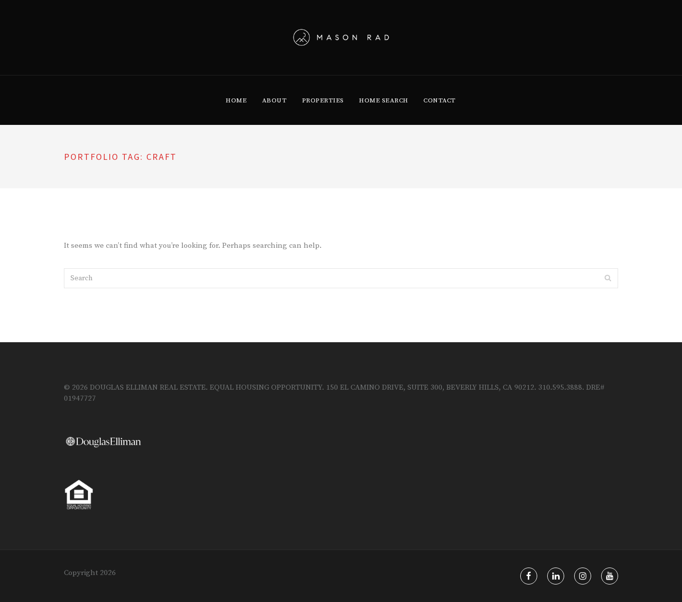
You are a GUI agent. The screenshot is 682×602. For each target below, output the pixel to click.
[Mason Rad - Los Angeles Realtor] (341, 37)
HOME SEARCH (383, 100)
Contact (439, 100)
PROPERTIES (323, 100)
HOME (236, 100)
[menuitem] (236, 100)
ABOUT (274, 100)
